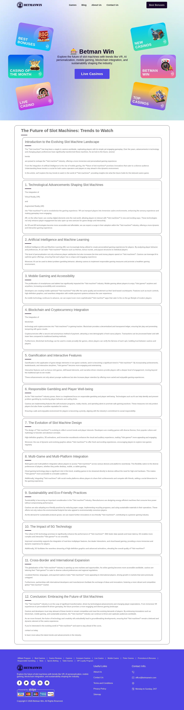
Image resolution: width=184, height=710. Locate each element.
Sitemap (97, 694)
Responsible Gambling (26, 661)
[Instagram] (33, 682)
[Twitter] (26, 682)
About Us (96, 5)
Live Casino (99, 658)
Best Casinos (40, 658)
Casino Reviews (55, 658)
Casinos (69, 658)
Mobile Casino (113, 658)
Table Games (67, 661)
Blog (83, 5)
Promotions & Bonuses (147, 658)
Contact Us (112, 5)
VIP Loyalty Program (85, 661)
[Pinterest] (46, 682)
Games (72, 5)
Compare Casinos (83, 658)
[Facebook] (19, 682)
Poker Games (128, 658)
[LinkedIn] (40, 682)
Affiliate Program (24, 658)
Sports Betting (52, 661)
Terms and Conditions (103, 683)
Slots (41, 661)
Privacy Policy (100, 689)
